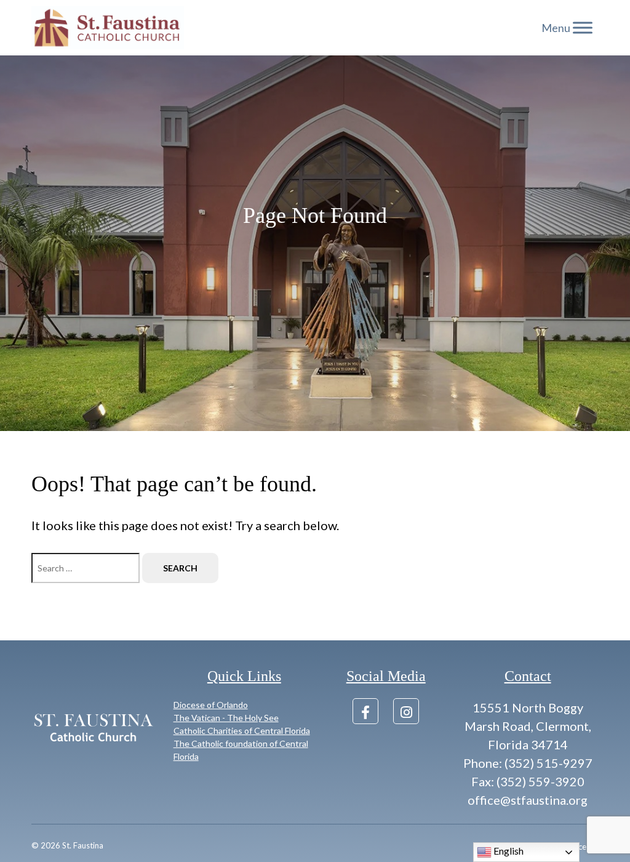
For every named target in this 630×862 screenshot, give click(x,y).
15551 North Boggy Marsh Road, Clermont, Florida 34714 (528, 726)
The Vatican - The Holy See (226, 717)
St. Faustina (82, 845)
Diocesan (582, 847)
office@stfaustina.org (528, 799)
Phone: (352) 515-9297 (527, 762)
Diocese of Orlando (210, 704)
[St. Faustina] (107, 27)
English (508, 850)
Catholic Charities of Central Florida (241, 730)
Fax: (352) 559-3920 (527, 781)
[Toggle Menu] (582, 27)
